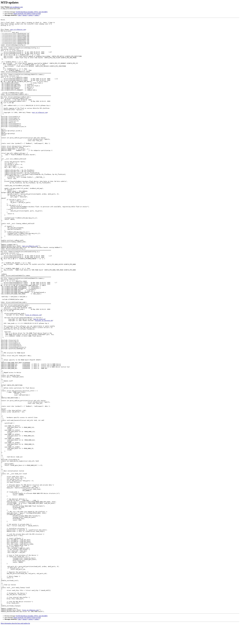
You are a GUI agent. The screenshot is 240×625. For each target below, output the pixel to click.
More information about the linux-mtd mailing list (15, 623)
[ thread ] (24, 15)
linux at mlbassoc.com (33, 315)
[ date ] (20, 15)
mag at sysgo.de (39, 319)
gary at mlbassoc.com (16, 7)
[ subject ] (31, 15)
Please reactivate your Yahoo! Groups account (27, 13)
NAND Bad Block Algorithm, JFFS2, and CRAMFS (31, 12)
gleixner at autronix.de (43, 320)
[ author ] (36, 15)
